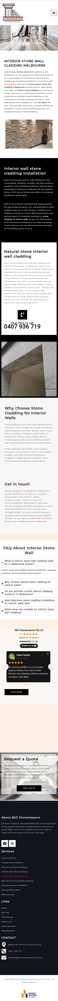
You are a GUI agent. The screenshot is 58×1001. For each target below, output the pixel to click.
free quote (28, 491)
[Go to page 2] (28, 684)
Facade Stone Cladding (12, 862)
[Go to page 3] (30, 684)
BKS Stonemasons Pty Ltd (29, 630)
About (4, 908)
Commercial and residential (14, 885)
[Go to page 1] (26, 684)
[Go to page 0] (24, 684)
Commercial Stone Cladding (14, 867)
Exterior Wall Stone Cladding (14, 872)
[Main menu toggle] (54, 13)
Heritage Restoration (10, 890)
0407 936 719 (38, 518)
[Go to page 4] (32, 684)
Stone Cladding (8, 858)
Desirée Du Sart (23, 655)
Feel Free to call (22, 323)
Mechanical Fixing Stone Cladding (17, 881)
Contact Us (6, 922)
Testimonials (7, 917)
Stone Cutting (7, 894)
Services (5, 912)
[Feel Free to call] (22, 315)
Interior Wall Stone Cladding (14, 876)
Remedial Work (8, 931)
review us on (28, 645)
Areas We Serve (8, 926)
